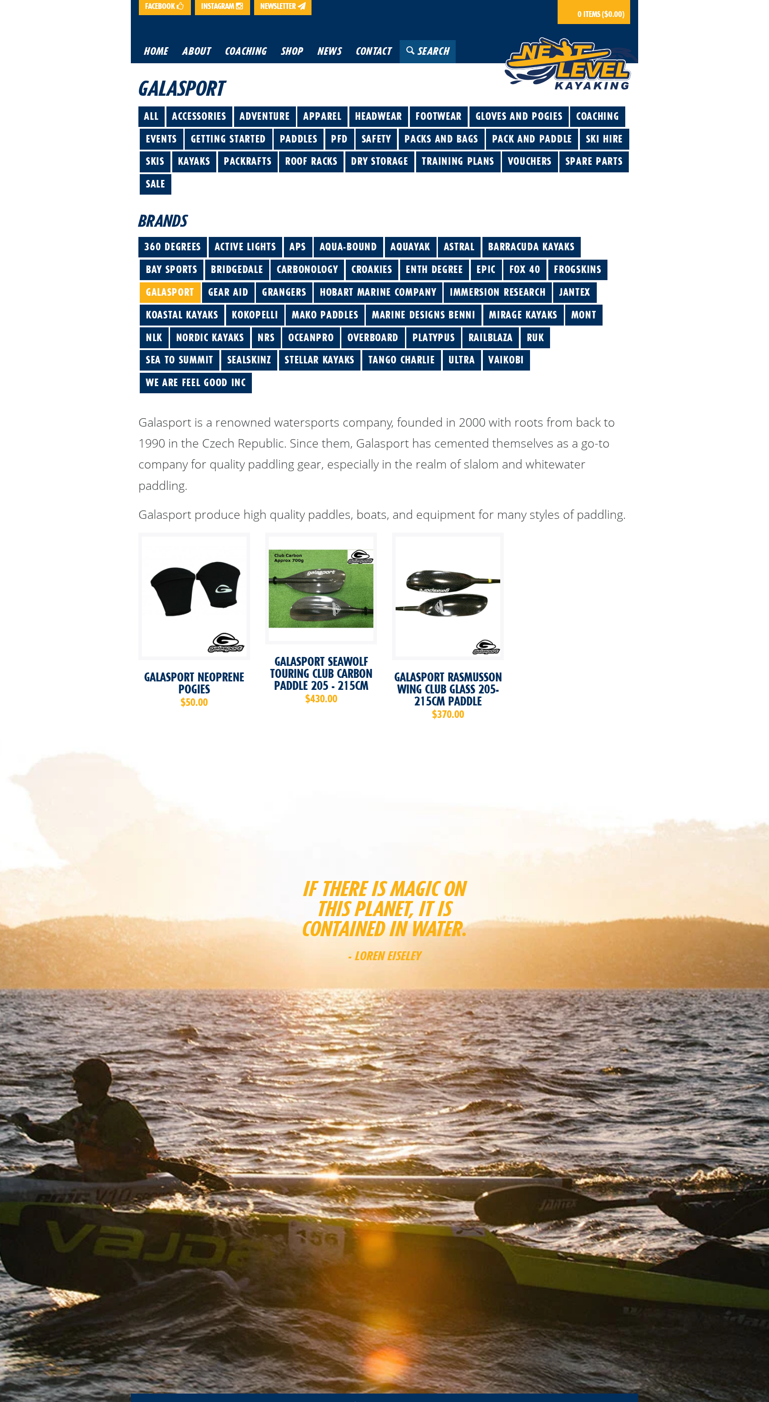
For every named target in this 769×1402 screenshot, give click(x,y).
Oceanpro (311, 337)
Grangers (284, 292)
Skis (155, 161)
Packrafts (247, 161)
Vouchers (530, 161)
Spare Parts (594, 161)
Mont (584, 315)
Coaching (597, 116)
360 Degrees (172, 246)
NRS (266, 337)
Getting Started (228, 139)
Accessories (199, 116)
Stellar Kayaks (320, 360)
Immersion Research (498, 292)
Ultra (462, 360)
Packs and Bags (441, 139)
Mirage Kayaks (523, 315)
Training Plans (458, 161)
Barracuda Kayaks (531, 246)
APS (298, 246)
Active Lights (245, 246)
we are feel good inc (196, 382)
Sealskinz (249, 360)
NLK (154, 337)
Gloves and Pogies (519, 116)
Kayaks (194, 161)
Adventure (265, 116)
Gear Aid (228, 292)
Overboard (373, 337)
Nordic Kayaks (210, 337)
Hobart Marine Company (378, 292)
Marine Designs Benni (424, 315)
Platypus (434, 337)
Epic (486, 269)
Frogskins (577, 269)
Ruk (535, 337)
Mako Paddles (325, 315)
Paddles (299, 139)
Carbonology (307, 269)
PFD (339, 139)
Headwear (378, 116)
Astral (459, 246)
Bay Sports (172, 269)
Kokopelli (255, 315)
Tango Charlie (401, 360)
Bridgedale (237, 269)
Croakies (372, 269)
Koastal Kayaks (182, 315)
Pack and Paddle (532, 139)
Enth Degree (434, 269)
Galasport (170, 292)
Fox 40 (525, 269)
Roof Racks (311, 161)
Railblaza (491, 337)
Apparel (323, 116)
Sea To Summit (180, 360)
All (151, 116)
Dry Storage (380, 161)
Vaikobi (506, 360)
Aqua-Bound (348, 246)
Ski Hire (604, 139)
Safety (376, 139)
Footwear (439, 116)
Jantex (575, 292)
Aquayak (410, 246)
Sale (156, 184)
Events (161, 139)
